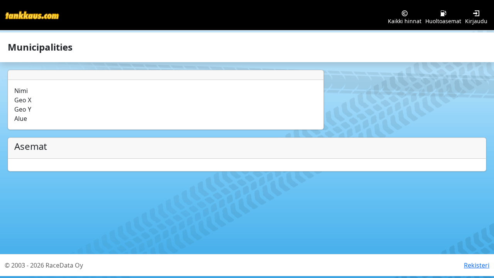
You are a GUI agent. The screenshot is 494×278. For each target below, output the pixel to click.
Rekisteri (476, 265)
